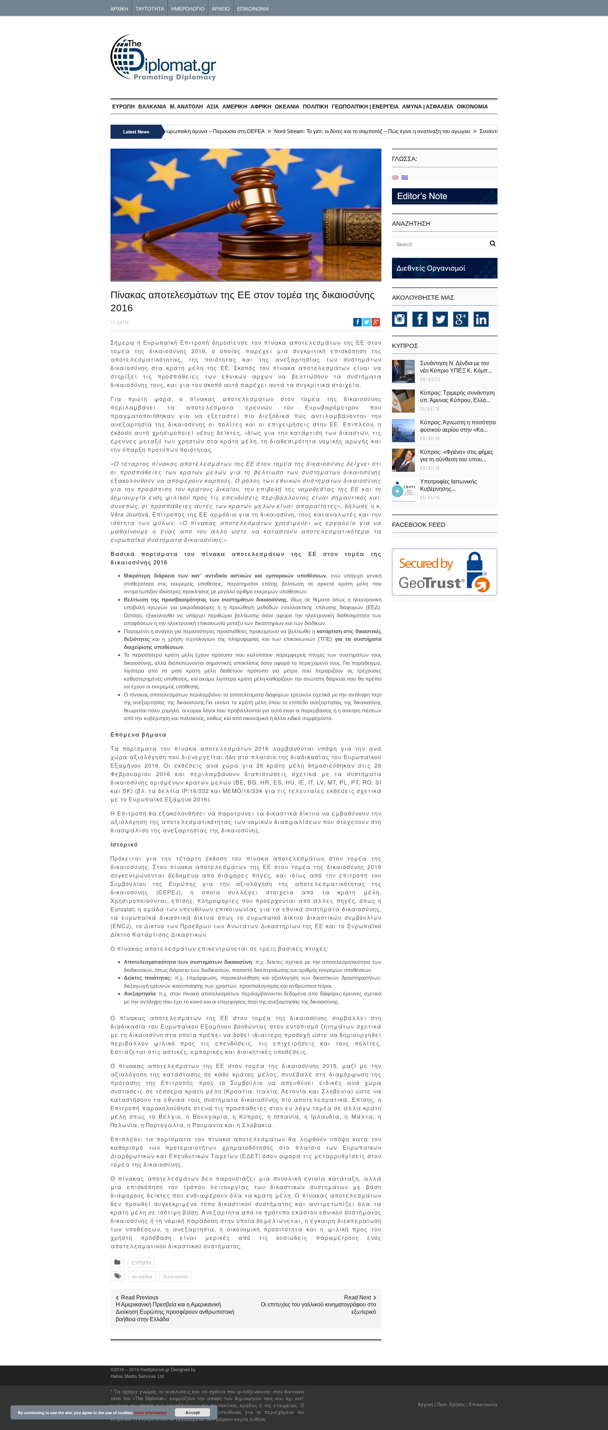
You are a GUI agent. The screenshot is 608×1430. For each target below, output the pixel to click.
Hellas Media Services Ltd (137, 1376)
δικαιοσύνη (175, 1276)
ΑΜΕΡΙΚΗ (234, 107)
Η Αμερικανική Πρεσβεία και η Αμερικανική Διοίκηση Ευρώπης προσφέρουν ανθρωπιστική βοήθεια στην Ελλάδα (175, 1311)
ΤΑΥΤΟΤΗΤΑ (149, 8)
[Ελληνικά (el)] (404, 177)
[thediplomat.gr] (163, 77)
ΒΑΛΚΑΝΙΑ (152, 107)
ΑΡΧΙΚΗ (119, 8)
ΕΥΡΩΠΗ (123, 107)
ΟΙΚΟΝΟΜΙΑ (472, 107)
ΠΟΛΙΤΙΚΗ (315, 107)
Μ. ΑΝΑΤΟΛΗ (186, 107)
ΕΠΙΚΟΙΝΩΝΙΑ (253, 8)
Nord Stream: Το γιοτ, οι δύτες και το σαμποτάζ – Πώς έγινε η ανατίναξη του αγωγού (356, 131)
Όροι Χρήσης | (452, 1404)
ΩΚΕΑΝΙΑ (287, 107)
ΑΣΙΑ (213, 107)
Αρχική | (427, 1404)
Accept (192, 1412)
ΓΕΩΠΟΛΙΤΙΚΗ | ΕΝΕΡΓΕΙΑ (365, 107)
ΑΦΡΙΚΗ (261, 107)
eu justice (142, 1276)
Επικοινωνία (483, 1404)
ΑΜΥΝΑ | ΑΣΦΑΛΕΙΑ (427, 107)
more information (150, 1412)
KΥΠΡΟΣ (405, 345)
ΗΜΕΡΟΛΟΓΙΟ (187, 8)
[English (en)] (395, 177)
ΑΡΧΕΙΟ (221, 8)
